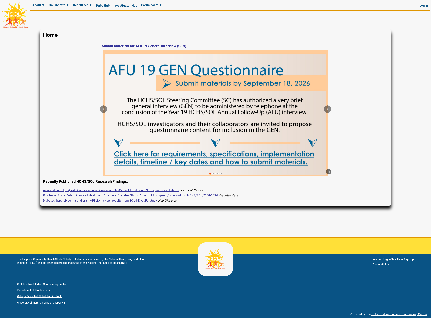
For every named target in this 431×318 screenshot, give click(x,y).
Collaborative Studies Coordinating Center (41, 284)
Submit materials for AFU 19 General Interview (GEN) (144, 46)
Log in (423, 5)
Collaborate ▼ (59, 5)
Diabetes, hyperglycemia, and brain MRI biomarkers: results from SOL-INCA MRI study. (100, 200)
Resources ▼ (82, 5)
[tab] (210, 174)
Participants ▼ (151, 5)
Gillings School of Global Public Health (39, 296)
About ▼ (38, 5)
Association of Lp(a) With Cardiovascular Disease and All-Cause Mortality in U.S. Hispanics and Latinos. (111, 190)
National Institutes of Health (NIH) (107, 262)
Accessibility (381, 264)
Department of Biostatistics (33, 290)
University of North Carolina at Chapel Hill (41, 302)
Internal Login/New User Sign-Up (393, 259)
